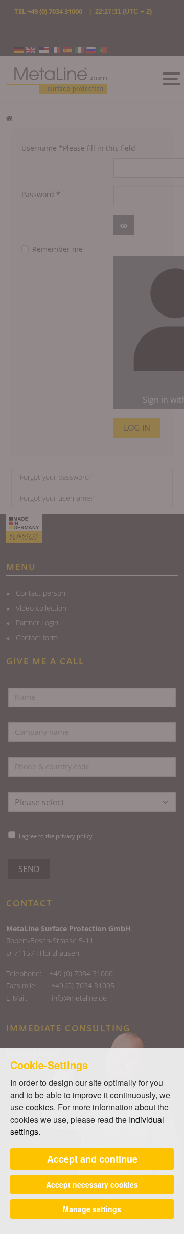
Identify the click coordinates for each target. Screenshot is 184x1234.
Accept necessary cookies (92, 1184)
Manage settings (92, 1209)
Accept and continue (92, 1159)
